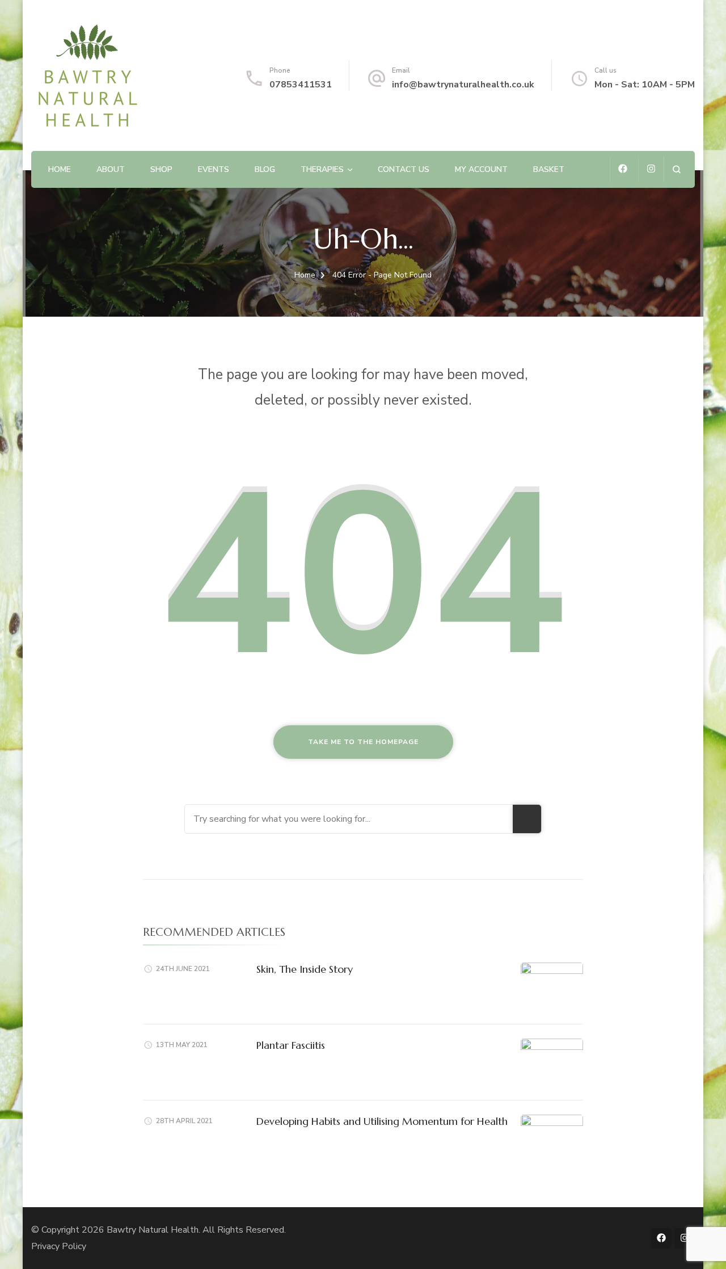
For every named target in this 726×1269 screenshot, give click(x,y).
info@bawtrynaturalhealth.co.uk (463, 84)
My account (481, 169)
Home (59, 169)
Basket (548, 169)
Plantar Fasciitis (290, 1045)
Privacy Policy (58, 1246)
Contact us (403, 169)
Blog (265, 169)
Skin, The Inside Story (304, 969)
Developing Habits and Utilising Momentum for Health (382, 1121)
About (110, 169)
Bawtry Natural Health (153, 1230)
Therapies (322, 169)
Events (213, 169)
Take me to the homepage (363, 741)
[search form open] (676, 169)
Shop (161, 169)
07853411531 (300, 84)
